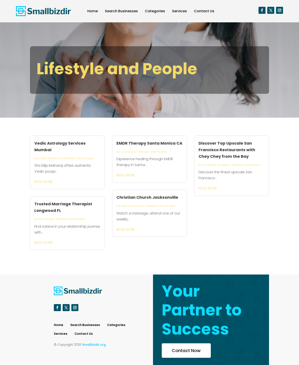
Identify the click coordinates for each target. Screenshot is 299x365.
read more (43, 181)
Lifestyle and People (78, 158)
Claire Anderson (50, 158)
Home (92, 11)
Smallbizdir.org (94, 344)
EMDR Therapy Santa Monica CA (149, 143)
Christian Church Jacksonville (147, 197)
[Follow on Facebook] (262, 10)
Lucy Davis (128, 152)
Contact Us (204, 11)
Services (179, 11)
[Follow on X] (270, 10)
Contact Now (186, 350)
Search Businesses (121, 11)
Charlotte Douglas (216, 165)
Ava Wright (46, 219)
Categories (155, 11)
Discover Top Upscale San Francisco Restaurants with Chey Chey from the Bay (227, 149)
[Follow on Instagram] (279, 10)
